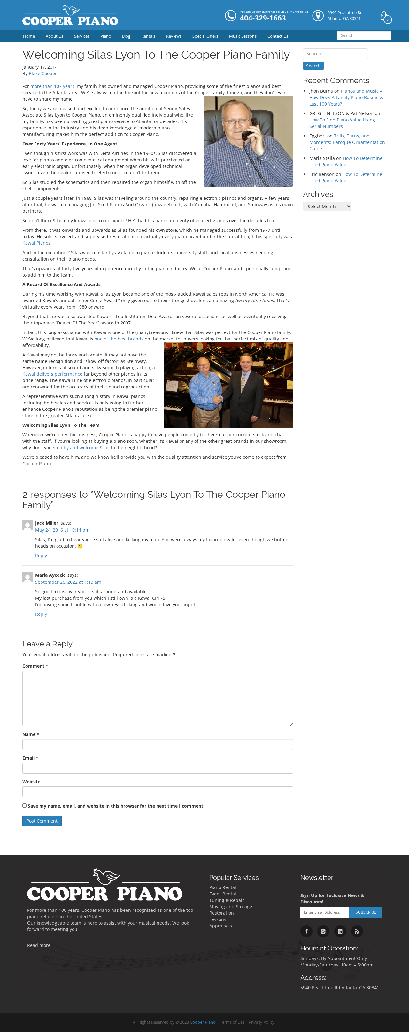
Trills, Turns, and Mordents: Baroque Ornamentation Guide (347, 142)
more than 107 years (52, 86)
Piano (105, 36)
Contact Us (277, 36)
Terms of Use (232, 1022)
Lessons (217, 919)
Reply (41, 555)
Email (30, 758)
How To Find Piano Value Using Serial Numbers (342, 123)
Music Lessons (243, 36)
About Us (54, 36)
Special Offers (205, 36)
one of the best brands (119, 339)
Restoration (221, 913)
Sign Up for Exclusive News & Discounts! (332, 898)
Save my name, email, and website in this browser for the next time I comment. (116, 806)
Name (30, 734)
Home (29, 36)
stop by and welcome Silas (81, 447)
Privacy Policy (261, 1022)
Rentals (148, 36)
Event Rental (222, 894)
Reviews (173, 36)
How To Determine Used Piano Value (345, 161)
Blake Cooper (43, 73)
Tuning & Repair (226, 900)
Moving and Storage (230, 906)
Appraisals (220, 926)
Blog (126, 36)
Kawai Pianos (36, 243)
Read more (38, 945)
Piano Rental (222, 887)
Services (81, 36)
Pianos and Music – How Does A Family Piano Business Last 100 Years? (346, 97)
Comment (35, 666)
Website (31, 781)
